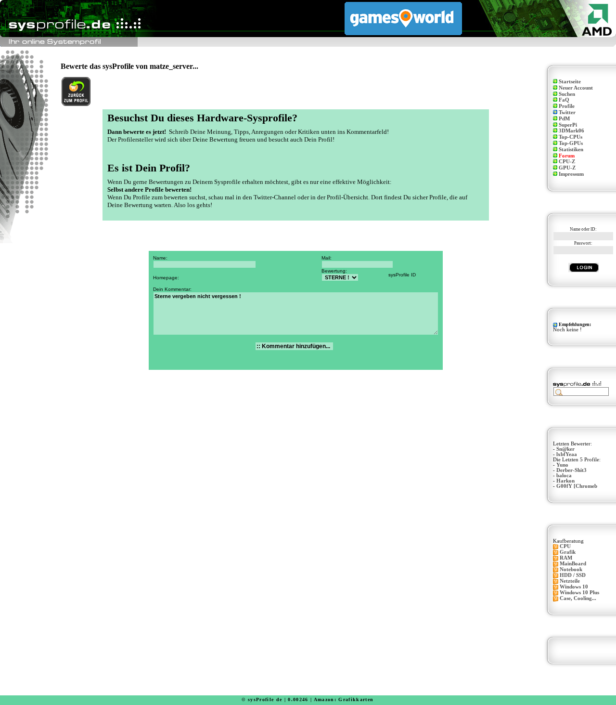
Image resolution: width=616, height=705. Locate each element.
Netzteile (570, 581)
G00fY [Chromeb (576, 486)
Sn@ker (565, 449)
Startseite (570, 81)
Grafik (568, 552)
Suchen (567, 94)
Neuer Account (576, 88)
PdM (564, 118)
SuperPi (568, 125)
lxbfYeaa (566, 454)
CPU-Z (567, 161)
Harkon (565, 480)
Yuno (562, 465)
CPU (565, 546)
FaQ (564, 100)
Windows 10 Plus (579, 592)
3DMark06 (571, 130)
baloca (564, 475)
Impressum (571, 174)
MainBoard (573, 563)
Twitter (567, 112)
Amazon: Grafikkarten (344, 699)
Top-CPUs (570, 137)
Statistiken (571, 149)
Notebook (571, 569)
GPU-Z (567, 167)
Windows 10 (574, 586)
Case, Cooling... (578, 598)
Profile (567, 106)
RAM (566, 558)
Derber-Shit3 (571, 470)
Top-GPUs (571, 143)
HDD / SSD (573, 575)
